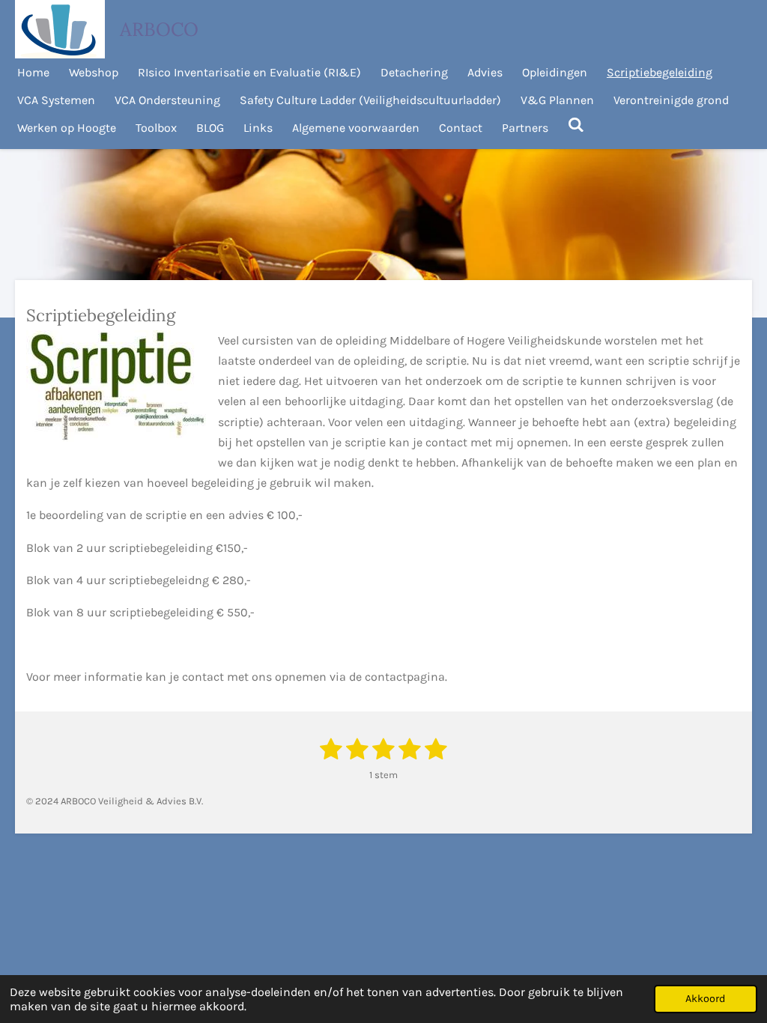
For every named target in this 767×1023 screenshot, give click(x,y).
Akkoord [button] (705, 998)
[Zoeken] (576, 125)
